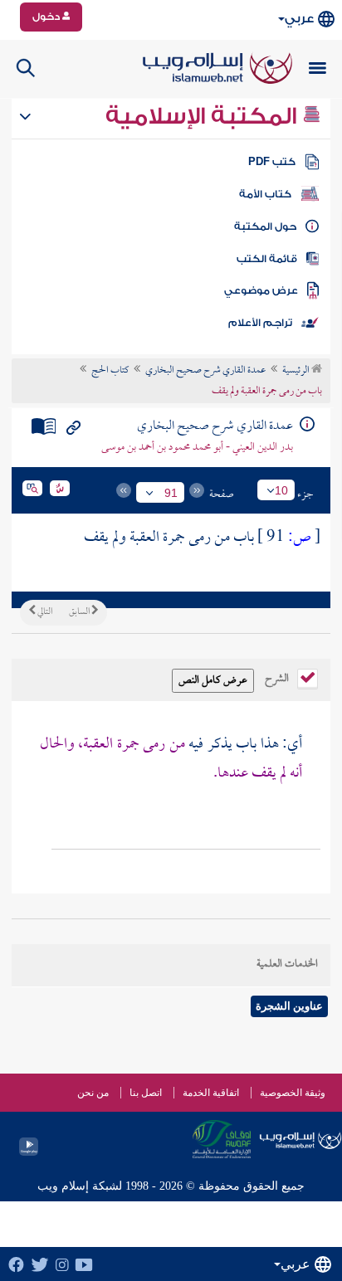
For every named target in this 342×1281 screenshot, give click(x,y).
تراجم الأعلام (260, 323)
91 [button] (171, 492)
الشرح (278, 677)
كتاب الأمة (265, 194)
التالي (44, 612)
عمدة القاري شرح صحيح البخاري (205, 371)
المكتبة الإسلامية (203, 116)
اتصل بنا (145, 1092)
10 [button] (281, 490)
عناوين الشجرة (289, 1006)
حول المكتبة (265, 226)
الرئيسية (296, 371)
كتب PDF (272, 162)
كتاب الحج (110, 371)
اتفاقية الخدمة (211, 1092)
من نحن (93, 1092)
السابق (80, 612)
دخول (47, 16)
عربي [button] (299, 19)
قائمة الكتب (267, 259)
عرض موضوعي (261, 290)
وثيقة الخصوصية (292, 1092)
